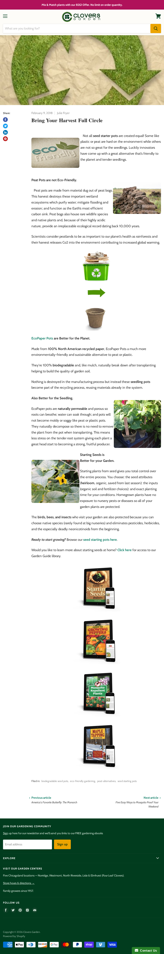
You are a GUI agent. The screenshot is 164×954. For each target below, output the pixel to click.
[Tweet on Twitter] (5, 126)
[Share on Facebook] (5, 119)
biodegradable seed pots (54, 781)
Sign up (62, 844)
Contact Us (147, 950)
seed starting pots (127, 781)
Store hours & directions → (19, 883)
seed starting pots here (100, 540)
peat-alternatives (106, 781)
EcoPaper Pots (42, 338)
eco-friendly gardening (82, 781)
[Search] (155, 28)
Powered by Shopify (14, 936)
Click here (124, 550)
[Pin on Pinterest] (5, 138)
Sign (5, 833)
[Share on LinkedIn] (5, 132)
